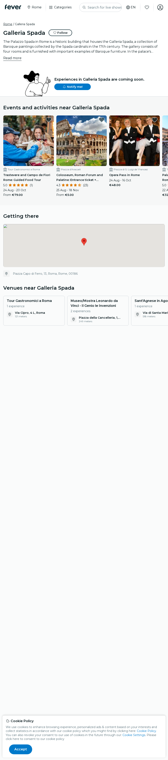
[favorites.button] (48, 119)
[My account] (160, 7)
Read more (12, 58)
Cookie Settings (134, 735)
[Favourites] (147, 7)
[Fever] (13, 7)
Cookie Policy (146, 731)
